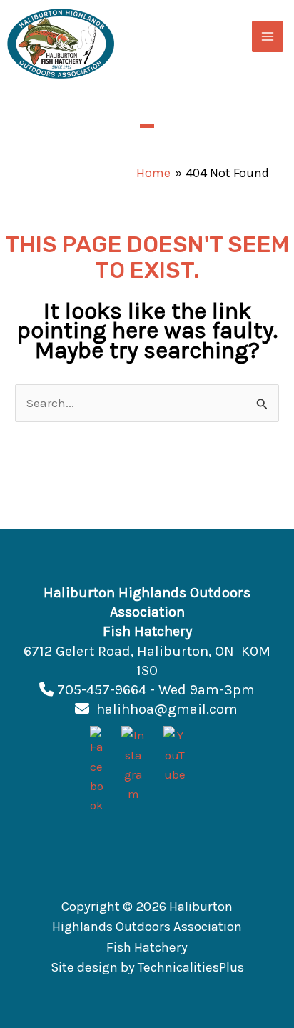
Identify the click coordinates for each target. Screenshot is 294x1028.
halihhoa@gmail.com (167, 709)
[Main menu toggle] (267, 36)
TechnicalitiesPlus (191, 967)
